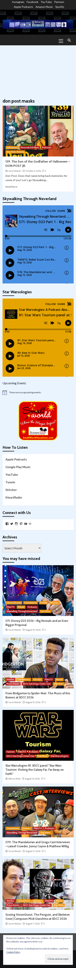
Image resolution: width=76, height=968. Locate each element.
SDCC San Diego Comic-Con (36, 683)
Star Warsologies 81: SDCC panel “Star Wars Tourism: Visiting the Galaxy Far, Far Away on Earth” (34, 770)
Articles (10, 679)
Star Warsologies (59, 756)
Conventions (30, 602)
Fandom (11, 751)
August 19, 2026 (33, 629)
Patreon (59, 2)
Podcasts (46, 147)
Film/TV (10, 607)
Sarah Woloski (14, 171)
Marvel (21, 607)
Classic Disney (14, 602)
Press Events (13, 683)
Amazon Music (44, 6)
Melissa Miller (14, 778)
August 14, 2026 (32, 778)
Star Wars (45, 611)
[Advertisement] (38, 70)
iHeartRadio (13, 497)
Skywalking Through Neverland (22, 611)
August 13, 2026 (33, 851)
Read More (11, 186)
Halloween (12, 147)
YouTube (46, 2)
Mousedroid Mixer (30, 147)
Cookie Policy (13, 952)
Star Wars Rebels (15, 151)
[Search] (69, 40)
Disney (43, 602)
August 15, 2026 (33, 702)
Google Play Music (18, 467)
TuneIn (10, 482)
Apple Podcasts (23, 6)
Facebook (32, 2)
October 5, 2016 (33, 171)
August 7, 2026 (33, 923)
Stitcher (11, 490)
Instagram (18, 2)
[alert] (38, 392)
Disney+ (54, 602)
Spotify (59, 6)
